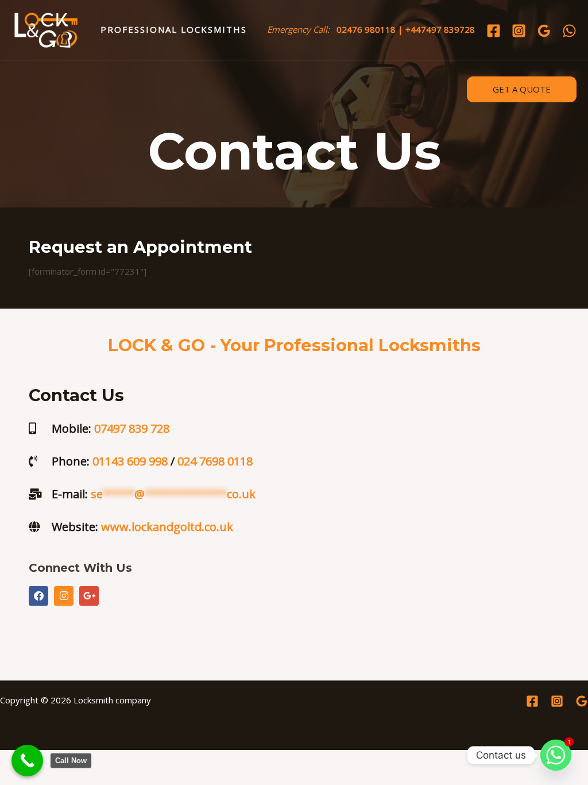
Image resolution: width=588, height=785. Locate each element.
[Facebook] (493, 31)
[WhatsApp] (569, 31)
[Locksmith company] (45, 28)
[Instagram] (519, 31)
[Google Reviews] (544, 31)
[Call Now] (27, 760)
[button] (522, 89)
